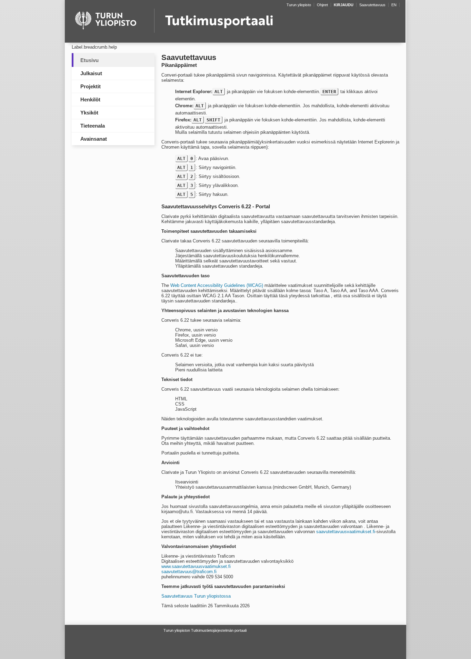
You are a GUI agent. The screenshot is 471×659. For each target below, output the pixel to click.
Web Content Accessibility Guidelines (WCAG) (216, 285)
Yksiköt (89, 113)
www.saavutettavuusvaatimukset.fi (196, 566)
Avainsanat (93, 139)
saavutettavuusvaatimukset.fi (345, 531)
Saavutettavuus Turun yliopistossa (196, 596)
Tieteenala (92, 126)
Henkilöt (90, 99)
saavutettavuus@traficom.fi (189, 571)
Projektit (90, 86)
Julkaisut (91, 73)
